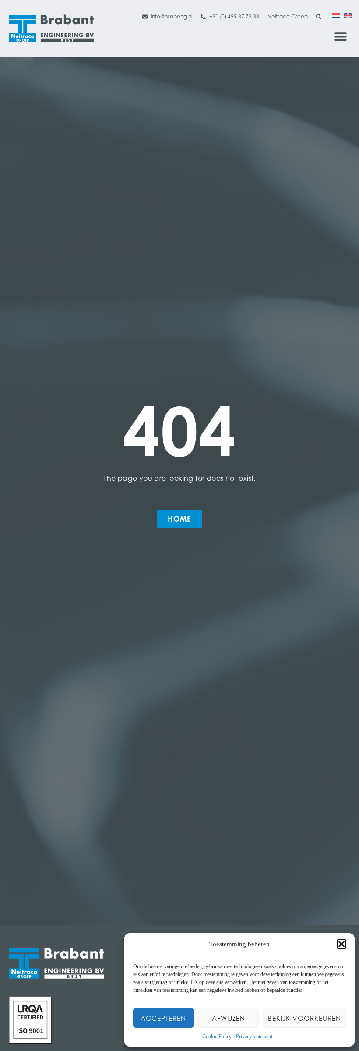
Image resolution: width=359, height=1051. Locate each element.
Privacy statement (254, 1036)
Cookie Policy (217, 1036)
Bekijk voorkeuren (304, 1018)
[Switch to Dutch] (336, 15)
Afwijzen (228, 1018)
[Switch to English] (348, 15)
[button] (341, 944)
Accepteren (163, 1018)
